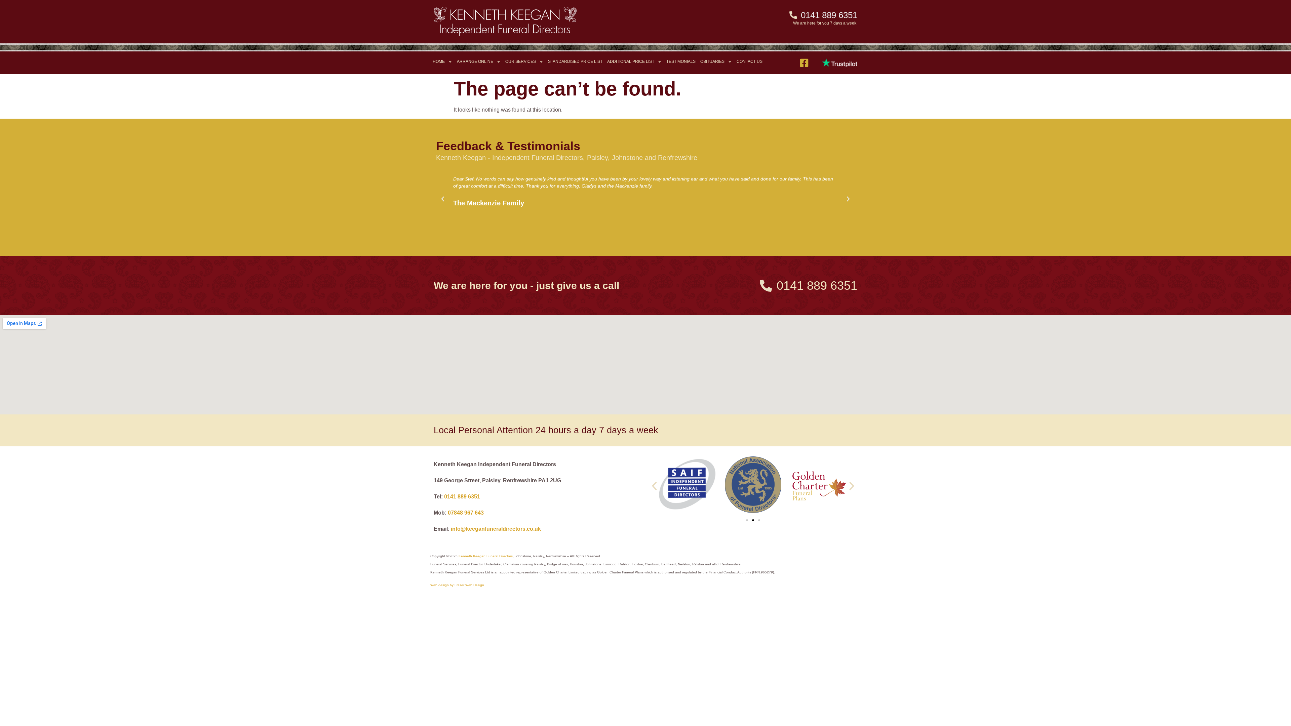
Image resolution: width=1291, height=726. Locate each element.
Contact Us (749, 61)
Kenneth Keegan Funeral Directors (486, 556)
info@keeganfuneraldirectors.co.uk (496, 529)
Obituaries (712, 61)
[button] (442, 199)
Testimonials (681, 61)
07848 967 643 (466, 513)
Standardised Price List (575, 61)
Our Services (520, 61)
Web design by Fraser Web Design (457, 585)
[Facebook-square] (804, 63)
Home (439, 61)
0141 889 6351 (462, 496)
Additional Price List (630, 61)
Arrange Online (475, 61)
